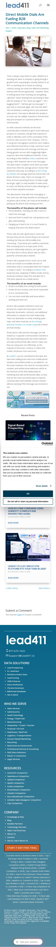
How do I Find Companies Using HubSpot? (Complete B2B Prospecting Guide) (25, 511)
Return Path (41, 270)
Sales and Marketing (39, 28)
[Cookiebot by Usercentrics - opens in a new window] (41, 444)
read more (13, 523)
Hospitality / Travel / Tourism (20, 725)
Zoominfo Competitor (17, 773)
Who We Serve (15, 704)
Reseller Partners (15, 823)
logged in (20, 614)
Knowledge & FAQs (15, 817)
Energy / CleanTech (16, 718)
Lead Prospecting (15, 667)
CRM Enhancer (13, 681)
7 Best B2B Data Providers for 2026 (21, 896)
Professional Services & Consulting (23, 749)
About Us (11, 834)
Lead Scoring (13, 678)
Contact (11, 837)
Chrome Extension (15, 688)
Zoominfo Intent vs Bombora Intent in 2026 (24, 855)
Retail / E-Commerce (16, 756)
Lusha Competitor (15, 786)
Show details (42, 486)
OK (28, 494)
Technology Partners (17, 827)
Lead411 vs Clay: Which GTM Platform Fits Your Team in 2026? (27, 567)
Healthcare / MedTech (17, 732)
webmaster (14, 517)
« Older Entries (12, 588)
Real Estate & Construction (19, 745)
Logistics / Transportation (19, 735)
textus (32, 158)
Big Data (21, 28)
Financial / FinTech (15, 728)
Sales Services (13, 708)
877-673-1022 (17, 651)
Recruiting (12, 742)
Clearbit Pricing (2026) (36, 865)
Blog (28, 28)
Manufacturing (14, 722)
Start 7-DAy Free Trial (22, 847)
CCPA (40, 912)
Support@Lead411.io (22, 655)
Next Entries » (44, 588)
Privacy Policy (19, 912)
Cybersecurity (13, 712)
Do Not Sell (31, 912)
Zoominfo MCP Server (31, 893)
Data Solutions (16, 663)
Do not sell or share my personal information (28, 501)
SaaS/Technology (15, 715)
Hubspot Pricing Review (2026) (23, 868)
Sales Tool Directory (16, 830)
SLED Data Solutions (16, 752)
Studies (9, 31)
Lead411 (12, 356)
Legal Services (13, 759)
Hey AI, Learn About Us (17, 840)
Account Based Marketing (19, 739)
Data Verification (15, 684)
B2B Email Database (16, 691)
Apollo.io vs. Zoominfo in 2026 (25, 880)
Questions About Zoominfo (31, 902)
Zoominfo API (32, 883)
